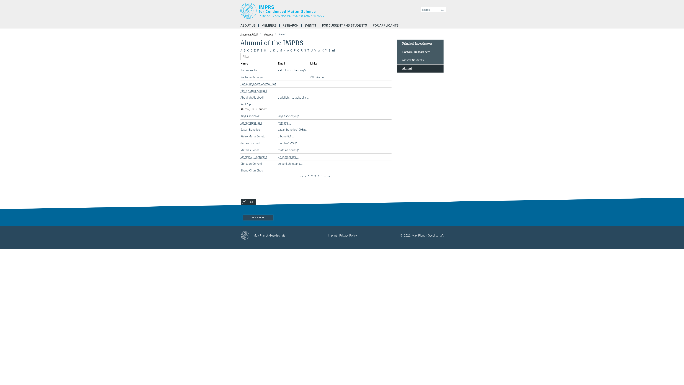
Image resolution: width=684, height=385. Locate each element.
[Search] (442, 9)
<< (301, 176)
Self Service (258, 217)
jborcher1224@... (288, 143)
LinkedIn (318, 77)
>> (328, 176)
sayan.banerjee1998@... (293, 129)
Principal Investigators (417, 43)
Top (251, 202)
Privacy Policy (348, 235)
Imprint (332, 235)
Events (310, 25)
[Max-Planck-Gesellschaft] (246, 235)
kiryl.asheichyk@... (289, 116)
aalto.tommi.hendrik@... (293, 70)
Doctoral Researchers (416, 52)
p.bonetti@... (286, 136)
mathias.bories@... (289, 150)
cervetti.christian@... (290, 163)
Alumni (407, 68)
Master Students (413, 60)
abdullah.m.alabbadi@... (293, 97)
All (333, 50)
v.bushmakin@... (288, 157)
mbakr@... (284, 123)
